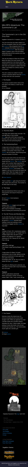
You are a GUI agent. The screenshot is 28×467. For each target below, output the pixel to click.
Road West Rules (7, 443)
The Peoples (6, 431)
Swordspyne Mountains (8, 49)
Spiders (9, 334)
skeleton (4, 152)
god (12, 261)
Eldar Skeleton (7, 177)
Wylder (8, 198)
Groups (4, 435)
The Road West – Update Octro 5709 (13, 422)
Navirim (23, 74)
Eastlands (6, 46)
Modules (5, 418)
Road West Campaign (8, 441)
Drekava (6, 332)
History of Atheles (7, 433)
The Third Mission (8, 420)
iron (4, 137)
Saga (18, 414)
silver (10, 205)
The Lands (5, 429)
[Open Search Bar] (23, 7)
